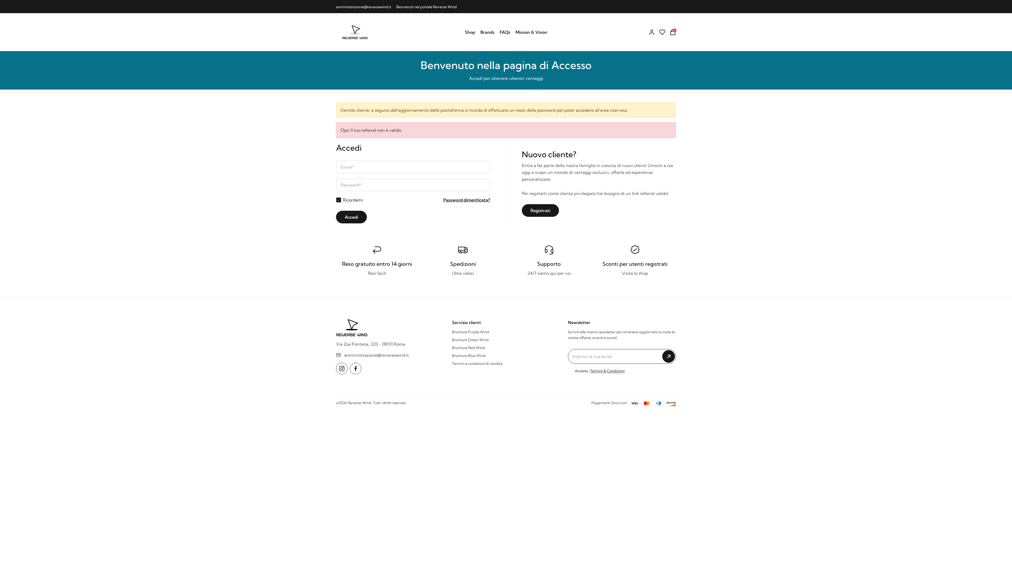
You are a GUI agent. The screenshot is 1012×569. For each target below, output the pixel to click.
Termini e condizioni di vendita (477, 363)
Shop (470, 32)
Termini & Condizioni (607, 371)
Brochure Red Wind (468, 347)
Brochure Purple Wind (470, 332)
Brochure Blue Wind (468, 355)
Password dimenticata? (466, 200)
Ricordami (353, 200)
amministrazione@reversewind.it (363, 6)
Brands (487, 32)
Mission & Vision (531, 32)
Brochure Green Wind (470, 339)
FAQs (505, 32)
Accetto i (600, 371)
